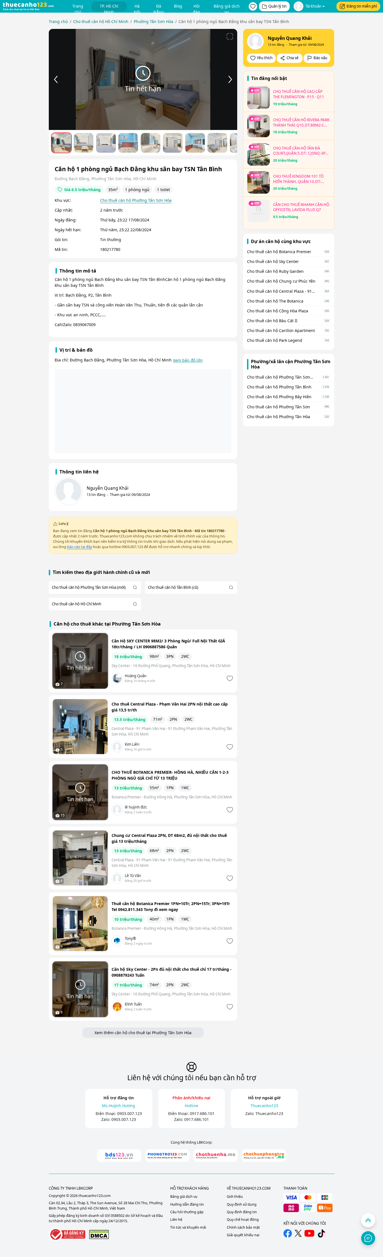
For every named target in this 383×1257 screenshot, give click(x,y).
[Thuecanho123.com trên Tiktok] (321, 1233)
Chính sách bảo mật (243, 1227)
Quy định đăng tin (242, 1212)
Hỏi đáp (196, 7)
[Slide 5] (150, 142)
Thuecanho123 (269, 1113)
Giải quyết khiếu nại (243, 1235)
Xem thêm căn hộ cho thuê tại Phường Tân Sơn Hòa (143, 1032)
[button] (253, 6)
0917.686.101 (202, 1113)
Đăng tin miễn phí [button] (362, 6)
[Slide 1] (61, 142)
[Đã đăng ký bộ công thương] (67, 1234)
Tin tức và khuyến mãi (188, 1227)
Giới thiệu (235, 1196)
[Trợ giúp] (368, 1238)
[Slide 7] (195, 142)
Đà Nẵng (158, 7)
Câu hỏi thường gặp (187, 1212)
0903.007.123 (129, 1113)
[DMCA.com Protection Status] (99, 1234)
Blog (178, 6)
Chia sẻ (293, 57)
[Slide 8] (217, 142)
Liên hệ (176, 1219)
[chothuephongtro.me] (264, 1155)
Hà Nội (137, 7)
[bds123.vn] (119, 1155)
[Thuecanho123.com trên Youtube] (309, 1233)
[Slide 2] (83, 142)
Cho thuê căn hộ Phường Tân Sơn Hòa (136, 200)
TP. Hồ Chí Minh (109, 7)
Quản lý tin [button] (277, 6)
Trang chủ (77, 7)
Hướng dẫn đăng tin (187, 1204)
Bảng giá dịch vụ (227, 7)
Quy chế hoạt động (243, 1219)
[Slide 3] (106, 142)
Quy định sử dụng (242, 1204)
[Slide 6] (172, 142)
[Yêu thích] (229, 678)
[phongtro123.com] (167, 1155)
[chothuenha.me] (215, 1155)
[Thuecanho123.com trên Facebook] (287, 1233)
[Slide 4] (128, 142)
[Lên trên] (368, 1220)
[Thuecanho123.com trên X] (298, 1233)
